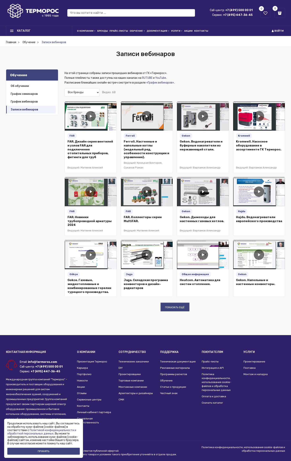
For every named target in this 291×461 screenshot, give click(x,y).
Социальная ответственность (88, 420)
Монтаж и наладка (255, 374)
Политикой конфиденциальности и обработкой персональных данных (41, 432)
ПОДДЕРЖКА (169, 352)
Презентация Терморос (92, 361)
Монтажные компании (133, 386)
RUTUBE (147, 78)
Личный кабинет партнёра (94, 412)
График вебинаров (24, 101)
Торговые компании (131, 380)
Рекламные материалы (175, 367)
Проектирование (254, 361)
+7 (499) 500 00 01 (239, 10)
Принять (43, 451)
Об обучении (20, 86)
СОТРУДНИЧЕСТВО (132, 352)
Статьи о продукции (173, 386)
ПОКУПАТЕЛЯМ (212, 352)
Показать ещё (175, 307)
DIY (121, 367)
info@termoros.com (42, 362)
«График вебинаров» (160, 82)
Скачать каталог (212, 402)
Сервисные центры (89, 399)
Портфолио (84, 374)
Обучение (136, 30)
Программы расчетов (173, 374)
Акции (188, 30)
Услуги (175, 30)
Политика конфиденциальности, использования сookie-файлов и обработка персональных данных (216, 382)
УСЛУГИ (249, 352)
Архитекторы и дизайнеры (136, 393)
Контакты (201, 30)
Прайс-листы (118, 30)
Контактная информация (26, 352)
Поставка (249, 367)
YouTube (160, 78)
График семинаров (24, 94)
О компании (85, 30)
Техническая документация (178, 361)
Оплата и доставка (214, 396)
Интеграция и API (213, 367)
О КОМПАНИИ (86, 352)
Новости (82, 380)
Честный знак (169, 393)
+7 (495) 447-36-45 (238, 15)
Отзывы (82, 393)
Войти (279, 30)
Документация (157, 30)
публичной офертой (106, 450)
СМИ (121, 399)
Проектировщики (130, 374)
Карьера (82, 367)
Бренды (102, 30)
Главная (11, 42)
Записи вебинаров (24, 109)
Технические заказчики (134, 361)
